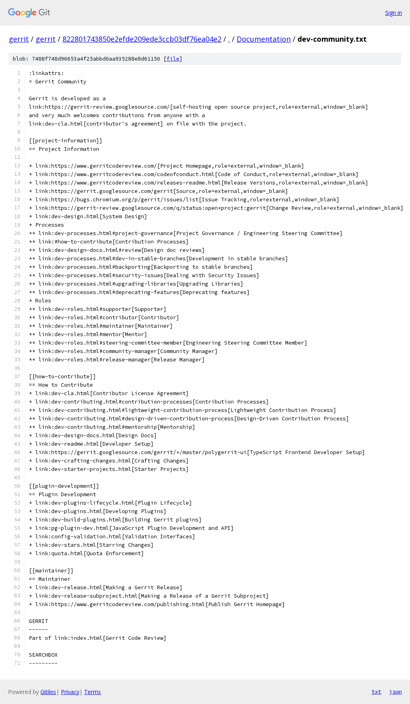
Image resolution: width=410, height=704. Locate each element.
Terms (92, 692)
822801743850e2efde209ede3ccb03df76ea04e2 (141, 39)
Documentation (264, 39)
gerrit (19, 39)
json (395, 691)
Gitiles (48, 692)
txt (376, 691)
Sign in (393, 12)
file (173, 58)
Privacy (70, 692)
